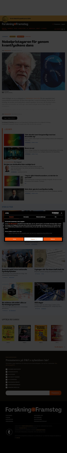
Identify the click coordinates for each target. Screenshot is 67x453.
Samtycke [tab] (11, 216)
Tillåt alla (53, 239)
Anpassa (33, 239)
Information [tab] (26, 216)
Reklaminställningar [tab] (40, 216)
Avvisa (14, 239)
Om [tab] (55, 216)
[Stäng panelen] (61, 213)
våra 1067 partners (12, 223)
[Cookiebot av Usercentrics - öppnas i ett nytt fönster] (53, 213)
